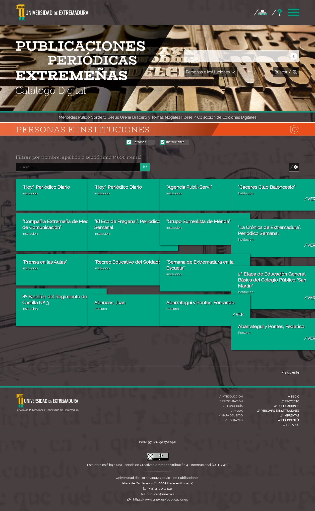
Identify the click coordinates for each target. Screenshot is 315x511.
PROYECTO (290, 401)
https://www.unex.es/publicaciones (160, 499)
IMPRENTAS (289, 415)
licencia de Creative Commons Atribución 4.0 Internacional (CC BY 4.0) (175, 465)
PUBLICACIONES (286, 406)
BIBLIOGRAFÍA (288, 420)
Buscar (282, 72)
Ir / (145, 167)
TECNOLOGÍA (233, 406)
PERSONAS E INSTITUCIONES (278, 410)
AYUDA (237, 410)
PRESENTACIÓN (231, 401)
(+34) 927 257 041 (160, 489)
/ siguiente (290, 372)
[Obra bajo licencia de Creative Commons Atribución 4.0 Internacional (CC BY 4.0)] (158, 459)
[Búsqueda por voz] (293, 56)
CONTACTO (234, 420)
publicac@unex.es (160, 494)
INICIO (293, 396)
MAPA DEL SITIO (231, 415)
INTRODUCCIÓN (231, 396)
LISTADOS (291, 425)
